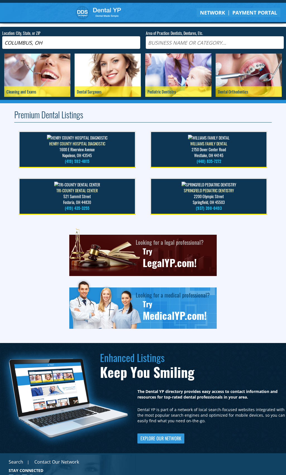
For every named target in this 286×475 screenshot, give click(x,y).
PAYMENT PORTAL (254, 12)
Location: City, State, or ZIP (21, 33)
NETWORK (212, 12)
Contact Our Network (56, 462)
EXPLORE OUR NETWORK (160, 438)
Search (16, 462)
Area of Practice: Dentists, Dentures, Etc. (174, 33)
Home (98, 12)
